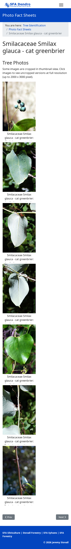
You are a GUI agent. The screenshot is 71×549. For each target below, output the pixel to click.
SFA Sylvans (50, 532)
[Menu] (61, 5)
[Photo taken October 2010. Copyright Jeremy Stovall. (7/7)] (19, 470)
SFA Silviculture (11, 532)
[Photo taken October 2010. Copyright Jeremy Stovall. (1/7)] (19, 106)
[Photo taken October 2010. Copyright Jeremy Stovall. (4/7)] (19, 288)
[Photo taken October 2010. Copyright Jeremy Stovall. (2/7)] (19, 167)
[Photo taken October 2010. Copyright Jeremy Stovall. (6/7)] (19, 410)
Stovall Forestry (32, 532)
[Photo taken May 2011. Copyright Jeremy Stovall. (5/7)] (19, 349)
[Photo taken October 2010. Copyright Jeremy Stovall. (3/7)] (19, 228)
